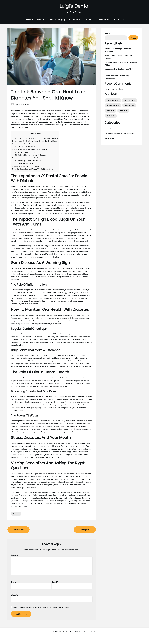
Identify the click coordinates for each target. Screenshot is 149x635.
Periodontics (104, 19)
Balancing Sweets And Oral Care (28, 161)
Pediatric (90, 19)
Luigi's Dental (75, 6)
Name (14, 582)
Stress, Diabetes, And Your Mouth (25, 166)
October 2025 (129, 100)
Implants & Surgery (56, 19)
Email (55, 582)
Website (14, 595)
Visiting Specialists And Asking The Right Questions (32, 169)
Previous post (18, 529)
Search (107, 33)
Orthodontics (75, 19)
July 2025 (110, 110)
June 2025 (123, 110)
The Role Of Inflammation (26, 146)
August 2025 (129, 105)
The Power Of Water (24, 163)
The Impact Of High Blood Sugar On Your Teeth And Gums (34, 141)
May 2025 (110, 116)
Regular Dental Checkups (26, 152)
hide (39, 134)
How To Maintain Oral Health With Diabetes (29, 149)
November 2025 (113, 100)
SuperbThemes (90, 631)
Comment (15, 555)
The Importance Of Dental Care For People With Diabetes (35, 138)
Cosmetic (29, 19)
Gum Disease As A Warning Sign (25, 144)
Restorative (119, 19)
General (40, 19)
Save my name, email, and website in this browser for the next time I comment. (41, 607)
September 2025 (113, 105)
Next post (85, 529)
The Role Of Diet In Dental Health (25, 158)
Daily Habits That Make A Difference (30, 155)
